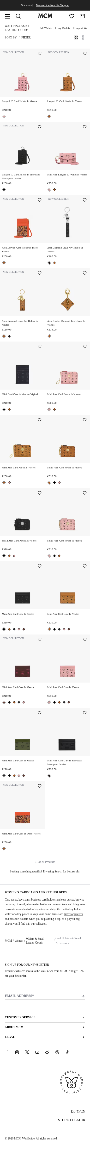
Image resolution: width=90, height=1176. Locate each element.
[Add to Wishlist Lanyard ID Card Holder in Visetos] (39, 54)
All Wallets (46, 28)
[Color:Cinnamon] (24, 629)
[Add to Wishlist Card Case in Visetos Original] (39, 347)
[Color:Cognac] (49, 116)
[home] (45, 17)
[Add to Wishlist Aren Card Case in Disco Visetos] (39, 786)
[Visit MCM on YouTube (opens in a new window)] (37, 1052)
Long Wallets (62, 28)
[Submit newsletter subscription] (83, 996)
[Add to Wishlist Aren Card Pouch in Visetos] (84, 347)
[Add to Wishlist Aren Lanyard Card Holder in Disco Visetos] (39, 200)
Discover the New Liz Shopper (52, 5)
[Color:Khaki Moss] (14, 629)
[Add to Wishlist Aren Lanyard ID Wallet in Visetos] (84, 127)
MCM (8, 940)
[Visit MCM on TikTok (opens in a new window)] (67, 1052)
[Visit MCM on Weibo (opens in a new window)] (47, 1052)
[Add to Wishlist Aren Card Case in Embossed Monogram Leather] (84, 713)
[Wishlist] (72, 16)
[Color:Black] (4, 190)
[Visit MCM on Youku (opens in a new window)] (57, 1052)
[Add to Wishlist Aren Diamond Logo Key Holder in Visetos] (84, 200)
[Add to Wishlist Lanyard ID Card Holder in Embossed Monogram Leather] (39, 127)
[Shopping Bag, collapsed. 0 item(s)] (82, 16)
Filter (26, 37)
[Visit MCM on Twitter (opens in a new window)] (27, 1052)
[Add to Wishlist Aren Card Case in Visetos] (39, 566)
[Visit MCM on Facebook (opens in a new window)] (7, 1052)
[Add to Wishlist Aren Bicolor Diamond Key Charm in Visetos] (84, 273)
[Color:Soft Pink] (4, 116)
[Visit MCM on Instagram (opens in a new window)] (17, 1052)
